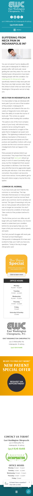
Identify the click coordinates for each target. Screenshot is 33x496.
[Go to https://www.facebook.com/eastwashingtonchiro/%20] (11, 17)
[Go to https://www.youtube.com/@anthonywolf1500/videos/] (15, 17)
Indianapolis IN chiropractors (12, 79)
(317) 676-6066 (16, 25)
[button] (16, 382)
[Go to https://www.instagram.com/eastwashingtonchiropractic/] (18, 17)
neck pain (17, 158)
